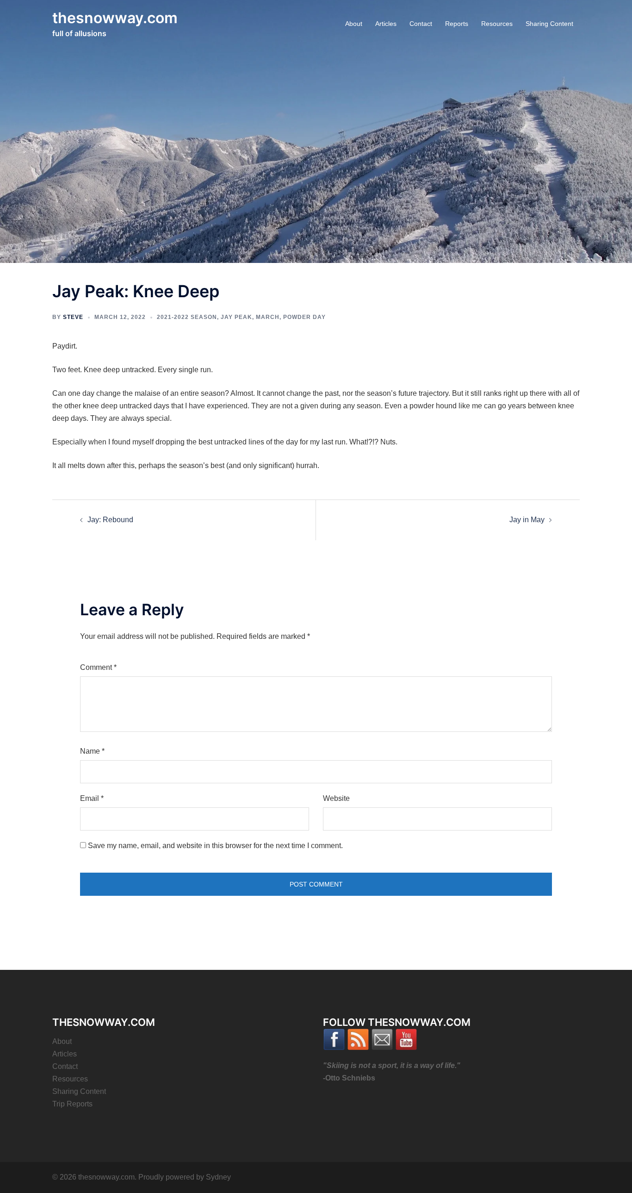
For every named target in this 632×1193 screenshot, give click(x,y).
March (267, 317)
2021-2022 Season (187, 317)
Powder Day (304, 317)
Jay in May (527, 520)
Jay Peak (236, 317)
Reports (456, 23)
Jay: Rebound (110, 520)
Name (92, 751)
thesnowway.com (115, 18)
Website (336, 798)
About (353, 23)
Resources (497, 23)
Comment (98, 667)
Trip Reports (72, 1104)
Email (92, 798)
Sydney (218, 1177)
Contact (420, 23)
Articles (386, 23)
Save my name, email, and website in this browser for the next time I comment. (215, 845)
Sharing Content (549, 23)
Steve (73, 317)
